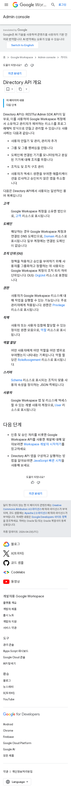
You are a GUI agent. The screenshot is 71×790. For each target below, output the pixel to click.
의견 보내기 (14, 73)
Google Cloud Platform (17, 743)
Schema (16, 380)
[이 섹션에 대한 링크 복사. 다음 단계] (26, 425)
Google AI (9, 749)
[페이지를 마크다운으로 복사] (20, 89)
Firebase (8, 736)
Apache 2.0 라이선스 (35, 513)
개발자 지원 (10, 621)
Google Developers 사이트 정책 (49, 516)
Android (8, 724)
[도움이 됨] (26, 65)
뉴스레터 (8, 686)
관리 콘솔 (8, 644)
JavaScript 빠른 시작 (47, 461)
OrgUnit (40, 275)
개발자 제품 (10, 609)
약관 (5, 771)
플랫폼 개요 (10, 602)
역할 (44, 330)
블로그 (7, 680)
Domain (49, 236)
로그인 (62, 4)
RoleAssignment (29, 360)
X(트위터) (9, 693)
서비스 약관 (10, 627)
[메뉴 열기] (6, 4)
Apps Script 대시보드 (15, 651)
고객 (18, 216)
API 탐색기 (9, 663)
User (58, 405)
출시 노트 (8, 615)
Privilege (58, 305)
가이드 (64, 57)
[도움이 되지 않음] (32, 65)
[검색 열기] (53, 4)
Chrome (8, 730)
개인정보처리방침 (22, 771)
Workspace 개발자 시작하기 (43, 444)
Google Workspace (22, 57)
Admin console (16, 16)
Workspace (41, 4)
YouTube (8, 699)
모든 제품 (8, 755)
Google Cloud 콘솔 (14, 657)
